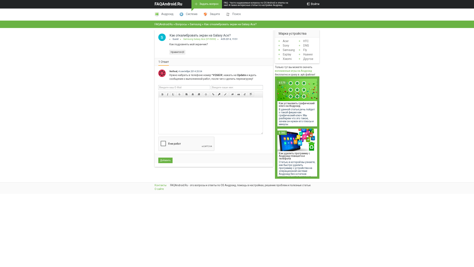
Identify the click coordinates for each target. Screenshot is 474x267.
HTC (306, 41)
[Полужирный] (162, 94)
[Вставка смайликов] (206, 94)
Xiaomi (287, 59)
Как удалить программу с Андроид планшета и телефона (294, 156)
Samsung (289, 50)
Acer (286, 41)
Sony (286, 45)
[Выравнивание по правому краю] (199, 94)
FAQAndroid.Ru (168, 4)
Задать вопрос (209, 4)
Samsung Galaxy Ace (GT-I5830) (199, 39)
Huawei (308, 54)
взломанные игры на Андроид (293, 70)
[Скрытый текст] (232, 94)
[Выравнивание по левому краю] (186, 94)
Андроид (167, 14)
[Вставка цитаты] (239, 94)
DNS (306, 45)
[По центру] (193, 94)
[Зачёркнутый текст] (179, 94)
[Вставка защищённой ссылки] (219, 94)
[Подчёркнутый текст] (173, 94)
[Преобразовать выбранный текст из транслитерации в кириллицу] (245, 94)
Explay (287, 54)
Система (191, 14)
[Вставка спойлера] (251, 94)
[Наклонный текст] (167, 94)
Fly (305, 50)
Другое (308, 59)
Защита (215, 14)
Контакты (160, 185)
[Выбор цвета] (225, 94)
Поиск (236, 14)
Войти (315, 4)
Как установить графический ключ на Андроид (297, 104)
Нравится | (177, 52)
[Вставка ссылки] (213, 94)
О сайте (159, 188)
